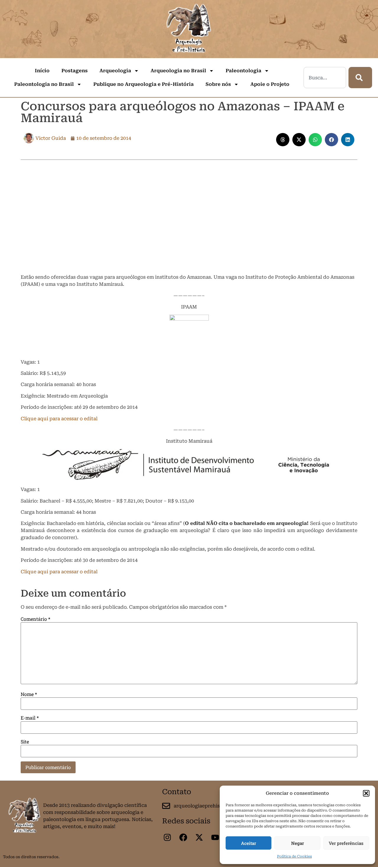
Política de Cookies (294, 856)
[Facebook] (183, 837)
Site (25, 741)
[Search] (360, 77)
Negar (297, 843)
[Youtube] (215, 837)
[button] (366, 793)
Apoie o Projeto (269, 84)
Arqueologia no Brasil (178, 70)
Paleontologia (243, 70)
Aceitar (248, 843)
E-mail (30, 717)
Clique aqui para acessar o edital (59, 418)
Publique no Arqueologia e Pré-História (143, 84)
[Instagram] (167, 837)
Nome (29, 694)
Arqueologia (115, 70)
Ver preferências (346, 843)
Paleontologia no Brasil (44, 84)
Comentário (35, 619)
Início (42, 70)
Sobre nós (218, 84)
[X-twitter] (199, 837)
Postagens (74, 70)
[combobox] (325, 77)
